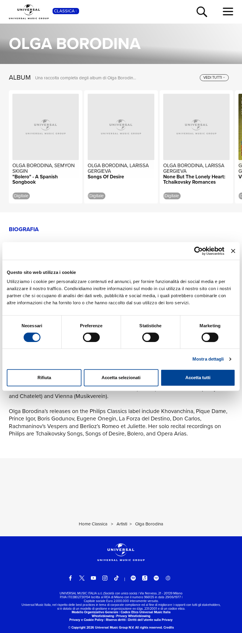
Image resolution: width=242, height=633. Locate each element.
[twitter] (82, 578)
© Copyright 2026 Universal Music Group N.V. (101, 627)
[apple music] (144, 578)
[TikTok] (116, 578)
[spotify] (133, 578)
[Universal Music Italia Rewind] (167, 578)
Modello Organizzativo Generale (95, 612)
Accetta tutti (197, 377)
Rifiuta (44, 377)
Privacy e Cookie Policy (86, 619)
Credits (168, 627)
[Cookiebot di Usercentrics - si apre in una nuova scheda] (198, 250)
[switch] (91, 337)
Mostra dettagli (208, 358)
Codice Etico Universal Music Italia (146, 612)
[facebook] (70, 578)
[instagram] (105, 578)
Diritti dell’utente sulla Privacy (150, 619)
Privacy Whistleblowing (133, 616)
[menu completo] (228, 12)
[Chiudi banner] (233, 251)
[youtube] (93, 578)
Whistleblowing (103, 616)
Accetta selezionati (121, 377)
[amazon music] (156, 578)
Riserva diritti (116, 619)
